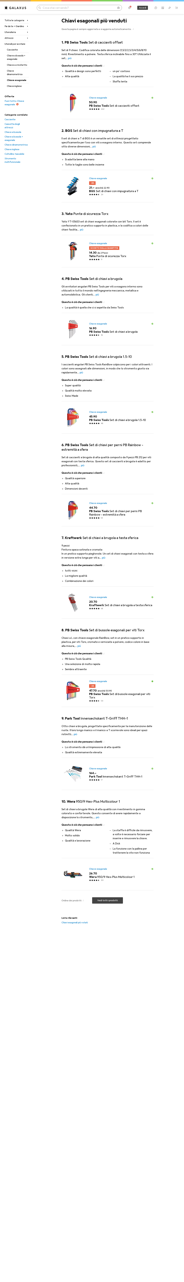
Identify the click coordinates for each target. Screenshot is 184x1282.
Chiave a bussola (13, 132)
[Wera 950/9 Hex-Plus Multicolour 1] (108, 874)
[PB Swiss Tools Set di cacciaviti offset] (108, 103)
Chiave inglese (14, 86)
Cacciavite (12, 49)
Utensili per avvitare (15, 44)
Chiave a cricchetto (17, 65)
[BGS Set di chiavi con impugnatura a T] (108, 186)
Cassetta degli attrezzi (12, 126)
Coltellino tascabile (14, 154)
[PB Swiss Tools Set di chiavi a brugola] (108, 329)
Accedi (142, 7)
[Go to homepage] (15, 8)
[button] (133, 29)
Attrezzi (9, 38)
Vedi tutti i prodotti (107, 900)
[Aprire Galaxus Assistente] (156, 7)
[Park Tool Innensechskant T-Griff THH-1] (108, 774)
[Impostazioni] (129, 7)
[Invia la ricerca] (40, 8)
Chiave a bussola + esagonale (16, 57)
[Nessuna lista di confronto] (162, 7)
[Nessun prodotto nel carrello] (176, 7)
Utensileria (10, 32)
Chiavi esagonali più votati (75, 922)
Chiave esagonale (16, 80)
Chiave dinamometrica (14, 72)
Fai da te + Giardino (14, 26)
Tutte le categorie (14, 20)
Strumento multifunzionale (12, 160)
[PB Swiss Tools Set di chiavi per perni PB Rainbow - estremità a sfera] (108, 510)
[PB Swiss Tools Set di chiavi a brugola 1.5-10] (108, 417)
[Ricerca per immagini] (118, 8)
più (69, 58)
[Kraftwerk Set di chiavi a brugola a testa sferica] (108, 602)
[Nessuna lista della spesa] (169, 7)
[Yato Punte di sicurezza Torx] (108, 251)
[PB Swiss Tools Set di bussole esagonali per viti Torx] (108, 691)
